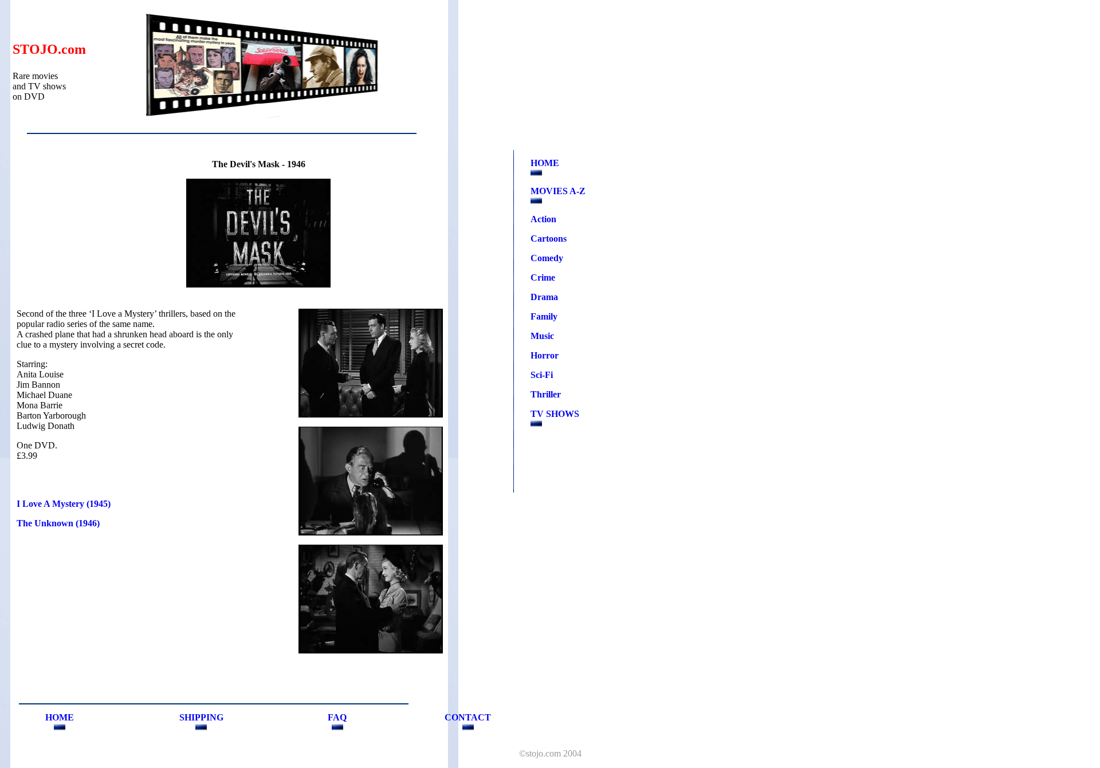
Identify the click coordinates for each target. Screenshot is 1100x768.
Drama (544, 297)
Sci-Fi (542, 375)
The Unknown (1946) (58, 523)
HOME (545, 163)
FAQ (337, 717)
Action (543, 219)
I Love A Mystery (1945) (64, 504)
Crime (543, 277)
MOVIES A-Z (558, 191)
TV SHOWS (555, 414)
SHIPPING (201, 717)
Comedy (547, 258)
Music (542, 336)
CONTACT (468, 717)
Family (544, 316)
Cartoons (549, 238)
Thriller (546, 394)
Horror (545, 355)
